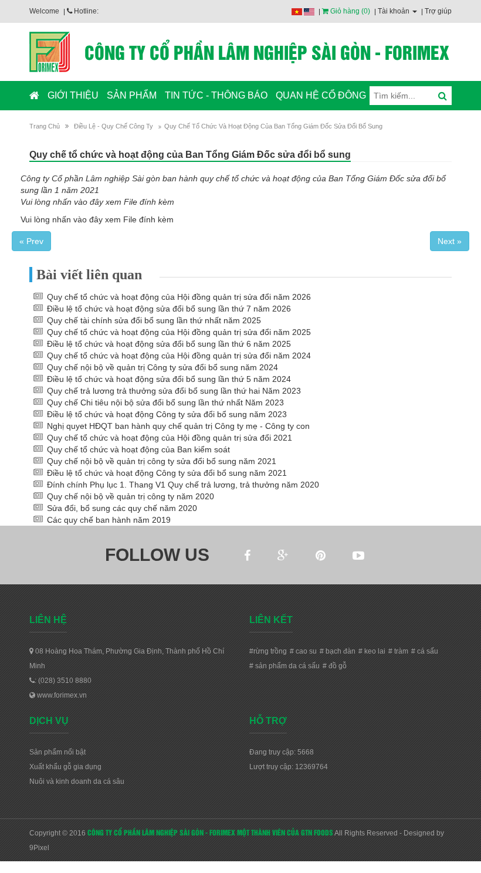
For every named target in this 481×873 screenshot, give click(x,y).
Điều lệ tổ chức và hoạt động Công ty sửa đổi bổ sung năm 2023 (167, 414)
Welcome (44, 11)
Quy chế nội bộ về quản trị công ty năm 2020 (130, 496)
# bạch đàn (337, 651)
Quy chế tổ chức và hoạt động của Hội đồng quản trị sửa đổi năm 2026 (179, 297)
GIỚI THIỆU (73, 95)
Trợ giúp (438, 11)
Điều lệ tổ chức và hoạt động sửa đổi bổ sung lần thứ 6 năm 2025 (169, 343)
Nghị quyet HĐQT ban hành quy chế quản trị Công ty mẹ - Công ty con (178, 426)
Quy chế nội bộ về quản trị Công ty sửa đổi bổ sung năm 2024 (162, 367)
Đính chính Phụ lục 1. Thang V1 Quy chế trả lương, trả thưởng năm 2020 (183, 484)
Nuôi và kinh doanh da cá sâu (76, 781)
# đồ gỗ (335, 666)
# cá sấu (424, 651)
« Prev (31, 241)
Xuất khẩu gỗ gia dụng (65, 767)
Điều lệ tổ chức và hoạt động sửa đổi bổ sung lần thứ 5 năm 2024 (169, 379)
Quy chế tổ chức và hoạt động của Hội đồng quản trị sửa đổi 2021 (169, 437)
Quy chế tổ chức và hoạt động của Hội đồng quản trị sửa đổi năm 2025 (179, 332)
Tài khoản (394, 11)
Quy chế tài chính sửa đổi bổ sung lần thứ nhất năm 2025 (154, 320)
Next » (450, 241)
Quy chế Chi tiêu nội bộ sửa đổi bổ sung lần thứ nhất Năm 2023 (165, 402)
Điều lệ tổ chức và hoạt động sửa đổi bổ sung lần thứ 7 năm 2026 (169, 308)
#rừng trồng (268, 651)
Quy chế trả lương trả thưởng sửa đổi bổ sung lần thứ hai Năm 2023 (174, 390)
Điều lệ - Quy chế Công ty (113, 126)
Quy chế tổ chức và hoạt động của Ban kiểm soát (138, 449)
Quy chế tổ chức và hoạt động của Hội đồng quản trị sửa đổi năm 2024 (179, 355)
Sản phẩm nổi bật (57, 752)
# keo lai (371, 651)
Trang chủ (44, 126)
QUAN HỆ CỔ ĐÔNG (321, 95)
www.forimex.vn (61, 695)
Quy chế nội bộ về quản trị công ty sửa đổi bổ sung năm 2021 (161, 461)
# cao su (303, 651)
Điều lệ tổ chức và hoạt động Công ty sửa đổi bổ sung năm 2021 (167, 473)
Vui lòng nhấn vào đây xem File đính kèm (97, 202)
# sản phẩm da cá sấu (284, 666)
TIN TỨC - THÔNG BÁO (216, 95)
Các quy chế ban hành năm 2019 (109, 520)
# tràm (398, 651)
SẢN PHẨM (132, 95)
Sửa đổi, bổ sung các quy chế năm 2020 (122, 508)
